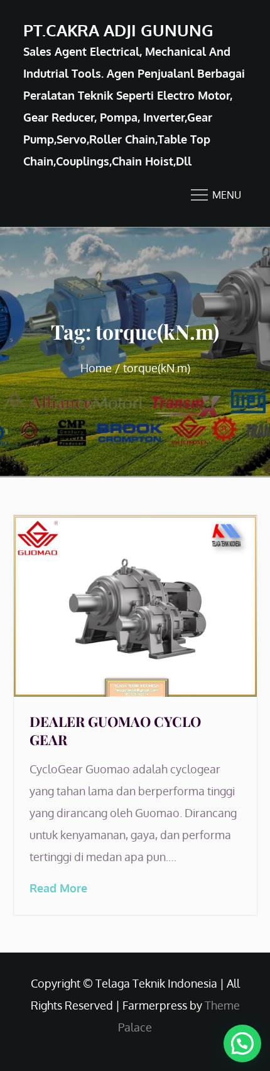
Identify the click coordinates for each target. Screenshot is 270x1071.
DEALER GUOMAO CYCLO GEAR (115, 730)
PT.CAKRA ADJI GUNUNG (118, 29)
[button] (242, 1043)
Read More (58, 888)
